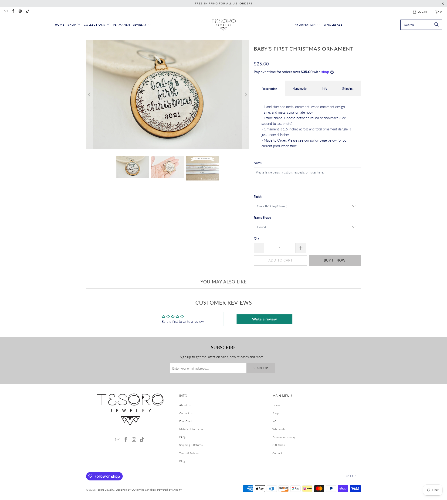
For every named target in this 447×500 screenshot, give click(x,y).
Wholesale (278, 429)
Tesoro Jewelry (105, 489)
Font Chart (185, 421)
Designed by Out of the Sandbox (136, 489)
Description (269, 89)
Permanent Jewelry (283, 437)
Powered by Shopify (169, 489)
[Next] (245, 94)
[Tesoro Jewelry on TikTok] (27, 11)
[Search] (436, 25)
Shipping (347, 88)
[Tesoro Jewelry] (223, 25)
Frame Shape (262, 217)
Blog (182, 461)
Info (324, 88)
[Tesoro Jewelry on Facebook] (13, 11)
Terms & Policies (189, 453)
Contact (277, 453)
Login (422, 11)
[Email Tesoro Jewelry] (5, 11)
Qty (256, 238)
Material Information (191, 429)
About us (184, 405)
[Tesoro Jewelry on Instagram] (20, 11)
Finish (257, 196)
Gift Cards (278, 445)
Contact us (186, 413)
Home (276, 405)
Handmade (299, 88)
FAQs (182, 437)
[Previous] (89, 94)
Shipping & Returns (191, 445)
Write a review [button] (264, 319)
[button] (74, 25)
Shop (275, 413)
